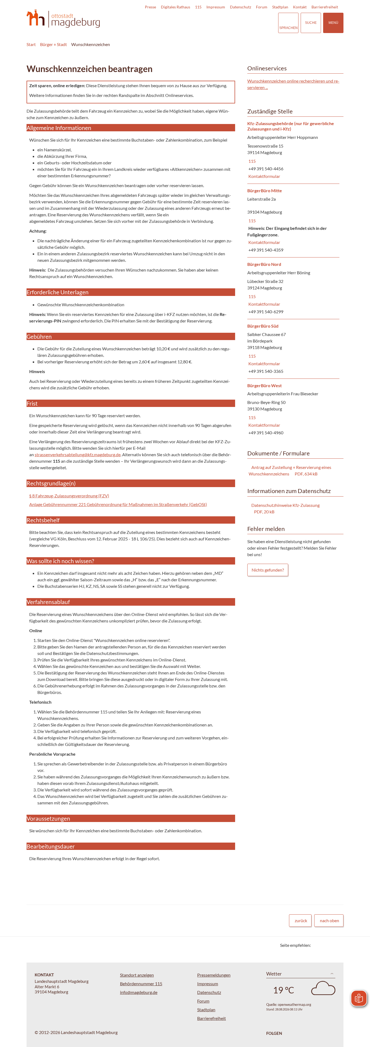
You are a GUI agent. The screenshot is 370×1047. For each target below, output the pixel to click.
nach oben (329, 920)
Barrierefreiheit (324, 7)
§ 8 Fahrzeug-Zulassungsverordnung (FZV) (69, 495)
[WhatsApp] (337, 945)
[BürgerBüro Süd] (293, 348)
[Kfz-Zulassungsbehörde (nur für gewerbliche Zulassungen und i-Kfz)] (293, 150)
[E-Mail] (330, 945)
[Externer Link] (236, 22)
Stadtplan (280, 7)
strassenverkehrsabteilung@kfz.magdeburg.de (78, 454)
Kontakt (300, 7)
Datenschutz (240, 7)
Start (31, 44)
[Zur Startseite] (63, 18)
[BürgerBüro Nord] (293, 288)
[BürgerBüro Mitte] (293, 220)
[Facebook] (323, 945)
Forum (261, 7)
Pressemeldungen (214, 974)
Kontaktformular (263, 176)
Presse (150, 7)
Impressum (215, 7)
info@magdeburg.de (138, 992)
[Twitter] (317, 945)
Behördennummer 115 (141, 983)
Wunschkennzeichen (90, 44)
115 (198, 7)
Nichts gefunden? (268, 569)
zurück (301, 920)
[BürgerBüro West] (293, 409)
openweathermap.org (294, 1004)
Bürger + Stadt (53, 44)
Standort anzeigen (137, 974)
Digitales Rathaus (175, 7)
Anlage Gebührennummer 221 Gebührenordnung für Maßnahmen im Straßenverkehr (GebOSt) (118, 504)
